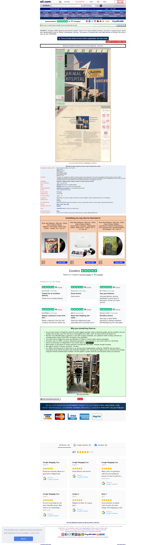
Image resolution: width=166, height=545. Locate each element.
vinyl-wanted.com (69, 531)
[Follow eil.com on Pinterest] (63, 535)
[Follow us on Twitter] (92, 21)
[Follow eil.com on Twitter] (69, 535)
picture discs (95, 14)
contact (91, 1)
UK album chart (82, 10)
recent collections (96, 529)
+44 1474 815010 (63, 212)
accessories (71, 528)
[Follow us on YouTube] (100, 21)
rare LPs (70, 12)
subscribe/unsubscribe (95, 531)
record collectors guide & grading (81, 529)
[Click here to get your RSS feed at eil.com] (107, 21)
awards (86, 14)
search (77, 528)
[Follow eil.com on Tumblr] (76, 535)
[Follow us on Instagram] (95, 21)
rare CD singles (95, 12)
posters (121, 12)
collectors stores (85, 16)
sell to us (46, 16)
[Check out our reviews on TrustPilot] (90, 343)
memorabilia (117, 14)
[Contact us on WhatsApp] (103, 21)
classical (79, 14)
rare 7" (77, 12)
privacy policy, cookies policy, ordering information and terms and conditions (88, 537)
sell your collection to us (66, 529)
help (98, 1)
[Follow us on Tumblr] (98, 21)
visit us (65, 16)
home (59, 528)
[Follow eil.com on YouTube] (79, 535)
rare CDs (54, 12)
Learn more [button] (34, 533)
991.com (77, 531)
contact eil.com (84, 531)
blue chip (45, 12)
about (104, 1)
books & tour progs (110, 12)
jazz (73, 14)
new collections (99, 16)
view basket (67, 1)
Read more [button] (105, 478)
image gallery (86, 528)
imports (47, 14)
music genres (103, 528)
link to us (64, 528)
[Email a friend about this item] (50, 399)
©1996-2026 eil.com (63, 537)
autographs (106, 14)
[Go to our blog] (118, 22)
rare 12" (84, 12)
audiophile (55, 14)
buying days (56, 16)
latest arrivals (63, 10)
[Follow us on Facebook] (89, 21)
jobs (122, 16)
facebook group (113, 16)
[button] (114, 416)
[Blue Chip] (83, 410)
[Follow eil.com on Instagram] (72, 535)
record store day (116, 10)
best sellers (99, 10)
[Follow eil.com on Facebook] (66, 535)
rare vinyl (62, 12)
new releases (48, 10)
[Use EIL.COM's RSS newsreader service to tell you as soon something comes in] (100, 535)
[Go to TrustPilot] (63, 22)
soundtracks (66, 14)
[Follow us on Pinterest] (87, 21)
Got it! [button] (23, 539)
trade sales (73, 16)
